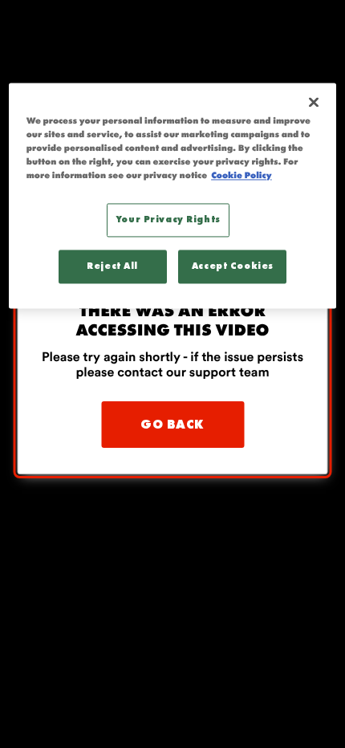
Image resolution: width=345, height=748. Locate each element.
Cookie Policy (241, 175)
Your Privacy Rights (168, 220)
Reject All (112, 265)
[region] (173, 195)
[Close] (313, 102)
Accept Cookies (233, 265)
